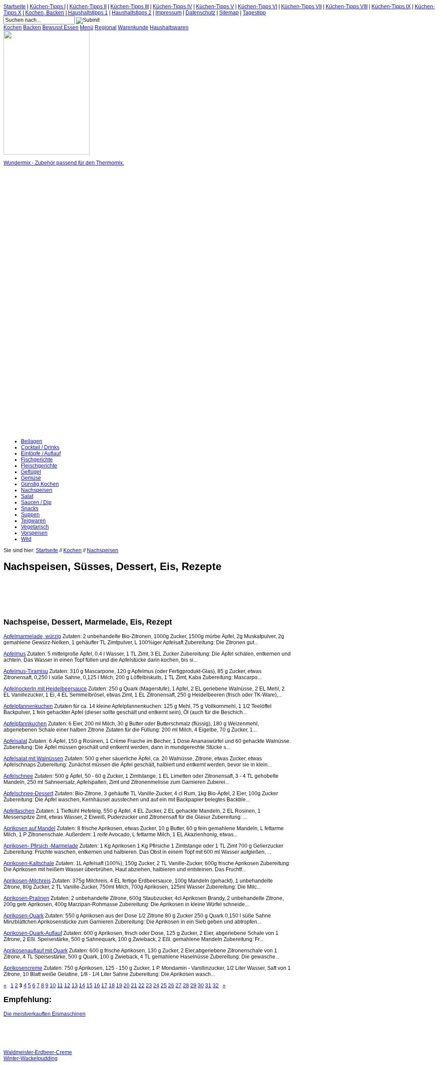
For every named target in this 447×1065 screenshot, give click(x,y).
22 (141, 986)
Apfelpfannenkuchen (28, 706)
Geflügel (31, 472)
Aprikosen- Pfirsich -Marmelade (40, 846)
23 (149, 986)
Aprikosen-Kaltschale (28, 863)
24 (156, 986)
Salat (27, 496)
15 (89, 986)
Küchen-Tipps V (215, 6)
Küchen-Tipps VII (301, 6)
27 (178, 986)
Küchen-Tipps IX (391, 6)
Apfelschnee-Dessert (28, 793)
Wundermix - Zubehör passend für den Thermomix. (63, 163)
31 (208, 986)
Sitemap (229, 13)
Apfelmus (14, 654)
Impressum (168, 13)
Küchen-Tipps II (88, 6)
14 (82, 986)
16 (97, 986)
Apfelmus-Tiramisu (25, 671)
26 (171, 986)
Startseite (14, 6)
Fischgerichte (37, 460)
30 (201, 986)
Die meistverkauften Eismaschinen (44, 1014)
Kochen (12, 27)
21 (134, 986)
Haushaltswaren (169, 27)
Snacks (29, 508)
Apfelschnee (18, 776)
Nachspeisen (36, 490)
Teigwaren (33, 521)
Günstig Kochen (40, 484)
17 (104, 986)
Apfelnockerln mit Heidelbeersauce (45, 689)
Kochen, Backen (44, 13)
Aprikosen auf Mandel (29, 828)
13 (75, 986)
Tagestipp (254, 13)
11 (60, 986)
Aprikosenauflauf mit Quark (35, 951)
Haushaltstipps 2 (131, 13)
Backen (32, 27)
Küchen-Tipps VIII (347, 6)
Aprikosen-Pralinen (26, 898)
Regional (106, 27)
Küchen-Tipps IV (172, 6)
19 (119, 986)
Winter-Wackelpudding (30, 1058)
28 (186, 986)
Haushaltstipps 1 (88, 13)
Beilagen (31, 441)
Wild (26, 539)
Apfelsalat (15, 741)
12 (67, 986)
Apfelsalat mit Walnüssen (33, 759)
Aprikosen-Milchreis (27, 881)
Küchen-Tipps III (129, 6)
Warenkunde (133, 27)
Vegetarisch (35, 527)
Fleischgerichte (39, 466)
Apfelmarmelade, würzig (32, 636)
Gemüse (31, 478)
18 (112, 986)
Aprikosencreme (22, 968)
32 (216, 986)
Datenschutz (200, 13)
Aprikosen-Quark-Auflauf (32, 933)
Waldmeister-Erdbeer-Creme (37, 1052)
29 (193, 986)
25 (164, 986)
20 (127, 986)
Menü (86, 27)
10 (53, 986)
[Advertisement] (38, 302)
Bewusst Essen (60, 27)
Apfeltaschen (18, 811)
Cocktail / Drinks (40, 447)
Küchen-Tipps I (47, 6)
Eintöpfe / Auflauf (41, 453)
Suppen (30, 515)
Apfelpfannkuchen (25, 724)
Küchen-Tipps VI (257, 6)
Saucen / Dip (36, 502)
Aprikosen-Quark (23, 916)
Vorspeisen (34, 533)
